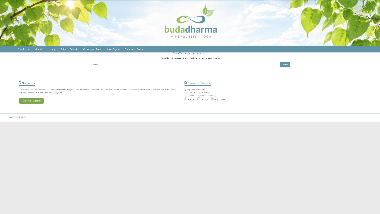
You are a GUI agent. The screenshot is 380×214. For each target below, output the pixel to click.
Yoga (53, 49)
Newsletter (28, 83)
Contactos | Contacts (135, 49)
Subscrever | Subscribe (31, 101)
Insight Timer (219, 99)
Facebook (191, 99)
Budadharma (24, 49)
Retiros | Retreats (69, 49)
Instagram (204, 99)
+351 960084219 (192, 95)
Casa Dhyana (113, 49)
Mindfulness (40, 49)
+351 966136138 (191, 92)
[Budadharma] (190, 23)
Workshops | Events (92, 49)
